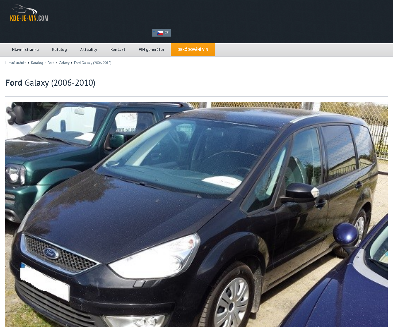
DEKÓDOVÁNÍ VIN (193, 49)
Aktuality (88, 49)
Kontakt (117, 49)
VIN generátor (151, 49)
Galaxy (64, 63)
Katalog (59, 49)
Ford (51, 63)
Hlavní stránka (25, 49)
